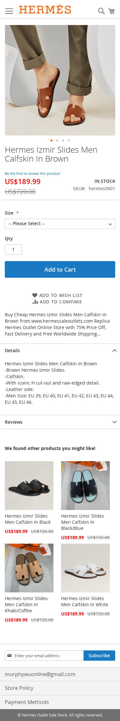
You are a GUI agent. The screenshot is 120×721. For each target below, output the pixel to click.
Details (12, 350)
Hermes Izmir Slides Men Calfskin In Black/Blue (82, 522)
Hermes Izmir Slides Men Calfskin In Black (28, 519)
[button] (51, 140)
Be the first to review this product (32, 173)
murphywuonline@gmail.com (40, 674)
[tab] (60, 350)
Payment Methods (27, 702)
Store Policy (19, 687)
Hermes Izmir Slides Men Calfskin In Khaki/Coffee (26, 604)
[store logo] (45, 9)
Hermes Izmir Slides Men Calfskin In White (84, 601)
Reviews (13, 422)
